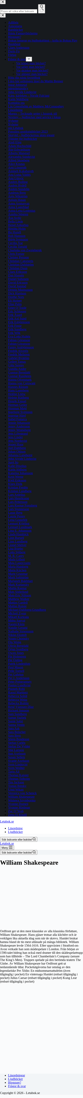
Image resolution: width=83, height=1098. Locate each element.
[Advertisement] (41, 898)
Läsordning (15, 828)
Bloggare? (14, 1082)
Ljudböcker (15, 832)
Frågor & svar (17, 1086)
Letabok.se (7, 821)
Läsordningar (16, 1075)
